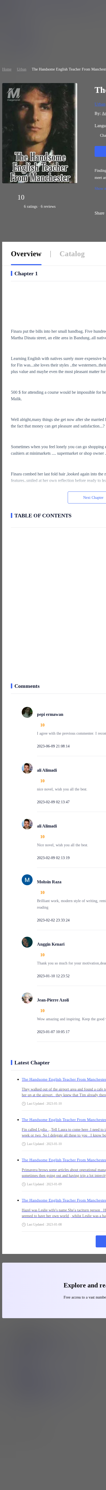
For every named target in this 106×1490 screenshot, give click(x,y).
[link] (6, 69)
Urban (21, 69)
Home (6, 69)
